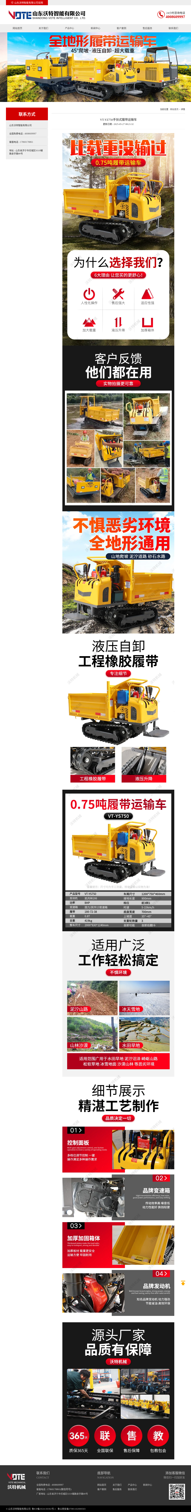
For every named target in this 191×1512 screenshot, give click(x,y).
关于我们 (43, 28)
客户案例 (121, 28)
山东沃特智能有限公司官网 (27, 2)
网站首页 (101, 1485)
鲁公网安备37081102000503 (72, 1509)
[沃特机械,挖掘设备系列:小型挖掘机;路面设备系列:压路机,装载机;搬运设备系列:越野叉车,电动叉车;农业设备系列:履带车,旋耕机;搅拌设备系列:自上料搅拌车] (16, 1482)
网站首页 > (175, 109)
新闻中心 (95, 28)
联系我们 (173, 28)
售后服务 (147, 28)
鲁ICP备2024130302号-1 (45, 1509)
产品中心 (132, 1485)
